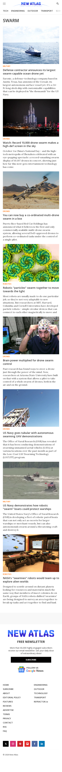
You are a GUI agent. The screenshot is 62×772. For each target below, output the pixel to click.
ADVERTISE (8, 710)
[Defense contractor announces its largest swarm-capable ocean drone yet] (31, 45)
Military (6, 66)
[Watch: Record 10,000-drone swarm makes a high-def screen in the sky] (31, 118)
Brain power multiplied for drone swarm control (28, 362)
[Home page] (31, 4)
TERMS (6, 714)
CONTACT (8, 722)
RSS (4, 726)
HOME (6, 684)
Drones (6, 139)
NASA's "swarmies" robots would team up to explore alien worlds (31, 579)
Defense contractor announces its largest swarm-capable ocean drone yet (29, 71)
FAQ (5, 731)
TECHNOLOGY (41, 693)
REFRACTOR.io (41, 701)
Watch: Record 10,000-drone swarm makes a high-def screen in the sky (31, 144)
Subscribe (31, 659)
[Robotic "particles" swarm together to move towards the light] (31, 263)
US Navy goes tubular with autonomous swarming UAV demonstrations (28, 434)
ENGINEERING (18, 10)
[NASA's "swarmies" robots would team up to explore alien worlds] (31, 553)
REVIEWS (7, 705)
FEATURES (8, 701)
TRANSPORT (47, 10)
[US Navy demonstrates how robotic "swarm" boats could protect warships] (31, 480)
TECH (5, 10)
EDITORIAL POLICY (12, 697)
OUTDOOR (33, 10)
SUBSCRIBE (8, 689)
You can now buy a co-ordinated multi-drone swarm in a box (31, 216)
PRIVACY (7, 718)
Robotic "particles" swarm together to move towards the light (31, 289)
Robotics (7, 284)
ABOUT (6, 693)
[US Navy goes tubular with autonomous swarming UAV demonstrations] (31, 408)
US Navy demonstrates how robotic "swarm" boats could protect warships (27, 507)
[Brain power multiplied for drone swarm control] (31, 335)
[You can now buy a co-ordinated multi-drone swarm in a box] (31, 190)
